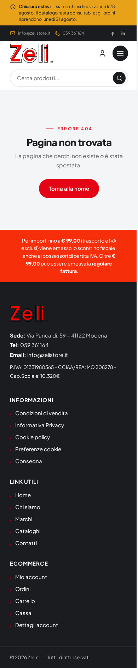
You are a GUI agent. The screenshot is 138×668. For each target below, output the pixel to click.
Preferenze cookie (38, 449)
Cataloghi (27, 530)
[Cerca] (119, 78)
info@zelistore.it (34, 33)
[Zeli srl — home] (32, 53)
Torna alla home (69, 188)
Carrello (25, 600)
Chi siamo (27, 506)
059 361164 (73, 33)
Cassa (23, 612)
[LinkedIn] (123, 33)
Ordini (22, 588)
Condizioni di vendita (41, 413)
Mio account (31, 576)
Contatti (26, 542)
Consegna (28, 461)
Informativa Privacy (39, 425)
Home (23, 494)
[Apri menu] (120, 53)
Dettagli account (36, 624)
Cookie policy (32, 437)
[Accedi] (102, 53)
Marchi (23, 518)
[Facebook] (112, 33)
